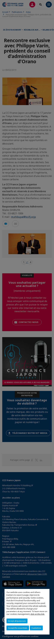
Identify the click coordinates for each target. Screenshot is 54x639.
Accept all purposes (17, 621)
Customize (36, 628)
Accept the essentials (17, 628)
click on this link (37, 614)
